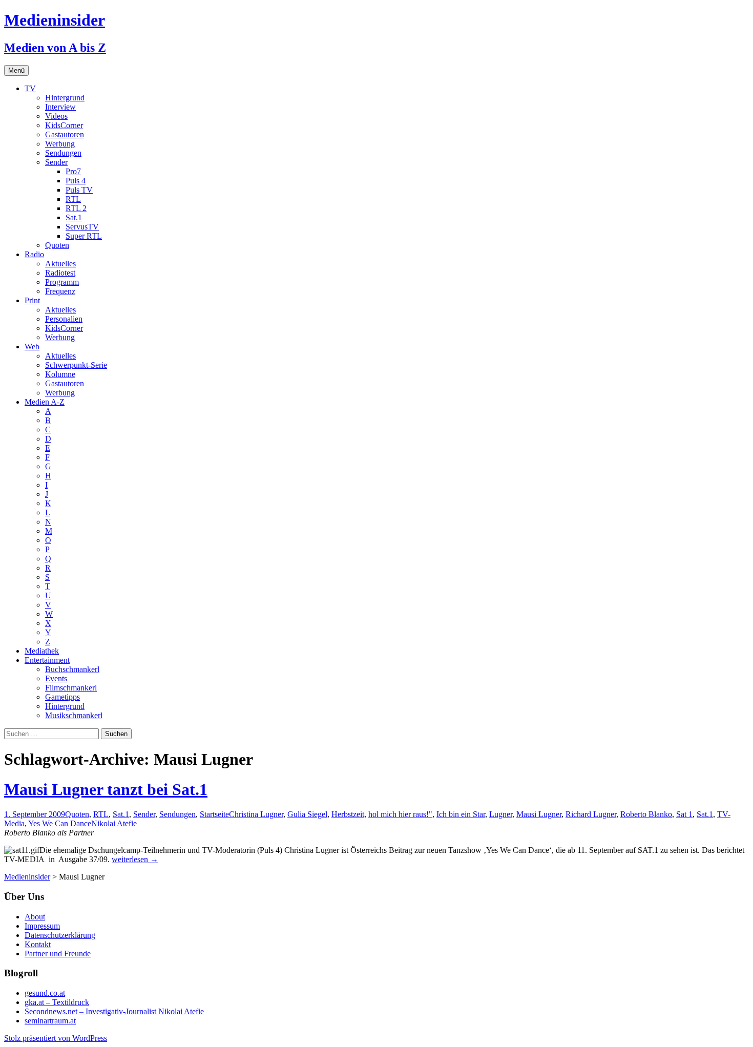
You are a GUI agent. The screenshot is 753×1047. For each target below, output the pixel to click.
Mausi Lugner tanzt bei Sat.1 (105, 789)
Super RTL (84, 236)
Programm (62, 282)
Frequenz (60, 291)
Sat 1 (684, 814)
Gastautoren (64, 134)
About (35, 916)
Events (56, 678)
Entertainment (47, 660)
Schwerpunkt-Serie (76, 365)
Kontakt (38, 944)
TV (30, 88)
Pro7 (73, 171)
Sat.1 (74, 217)
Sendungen (63, 153)
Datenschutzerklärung (60, 935)
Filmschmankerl (71, 687)
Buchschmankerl (72, 669)
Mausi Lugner (538, 814)
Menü (16, 70)
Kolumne (60, 374)
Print (32, 300)
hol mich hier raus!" (400, 814)
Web (32, 346)
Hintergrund (65, 97)
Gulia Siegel (307, 814)
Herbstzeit (347, 814)
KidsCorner (64, 125)
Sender (56, 162)
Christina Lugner (256, 814)
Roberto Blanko (646, 814)
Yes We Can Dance (59, 823)
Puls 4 (76, 180)
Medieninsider (27, 876)
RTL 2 (76, 208)
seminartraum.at (50, 1020)
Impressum (42, 926)
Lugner (500, 814)
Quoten (57, 245)
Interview (60, 106)
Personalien (63, 319)
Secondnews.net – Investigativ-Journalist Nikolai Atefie (114, 1011)
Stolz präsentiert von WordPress (55, 1038)
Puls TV (79, 189)
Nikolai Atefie (114, 823)
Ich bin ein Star (460, 814)
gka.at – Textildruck (57, 1002)
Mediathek (42, 650)
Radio (34, 254)
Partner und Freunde (58, 953)
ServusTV (82, 226)
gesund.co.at (45, 993)
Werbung (60, 143)
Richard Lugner (591, 814)
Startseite (214, 814)
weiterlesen (135, 859)
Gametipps (62, 697)
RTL (73, 199)
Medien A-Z (45, 401)
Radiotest (60, 272)
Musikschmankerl (73, 715)
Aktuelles (60, 263)
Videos (56, 116)
